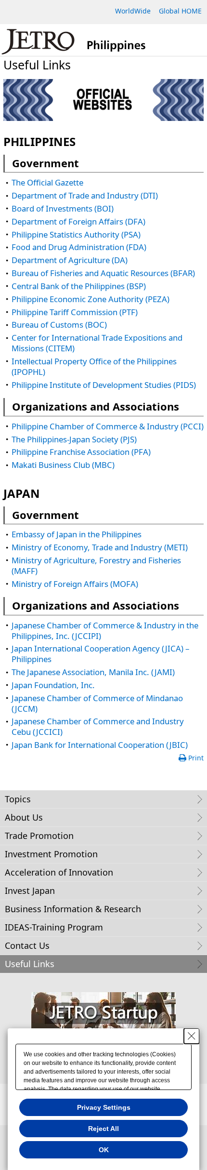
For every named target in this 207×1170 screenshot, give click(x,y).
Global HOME (180, 10)
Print (196, 757)
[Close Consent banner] (191, 1036)
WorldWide (133, 10)
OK (104, 1150)
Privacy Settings (103, 1107)
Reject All (103, 1128)
